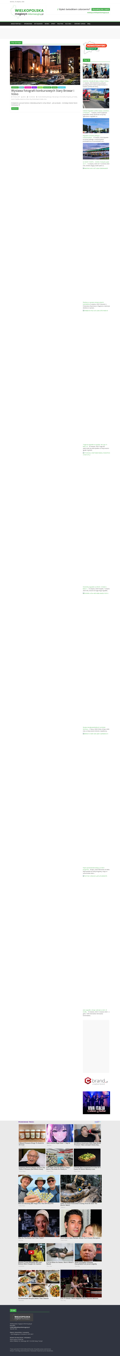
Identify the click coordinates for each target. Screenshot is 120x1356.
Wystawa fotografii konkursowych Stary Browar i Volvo (42, 92)
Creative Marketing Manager (45, 97)
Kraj (88, 24)
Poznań (40, 87)
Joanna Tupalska (15, 99)
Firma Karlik (62, 97)
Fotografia (27, 87)
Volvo (45, 99)
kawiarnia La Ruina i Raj (26, 99)
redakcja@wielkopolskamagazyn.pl (20, 1327)
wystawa (55, 87)
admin (24, 97)
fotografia (68, 97)
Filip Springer (55, 97)
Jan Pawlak (74, 97)
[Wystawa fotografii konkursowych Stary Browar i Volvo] (45, 47)
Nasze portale (16, 24)
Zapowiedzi (62, 87)
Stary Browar (47, 87)
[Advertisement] (60, 33)
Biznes (47, 24)
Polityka (60, 24)
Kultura (68, 24)
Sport (53, 24)
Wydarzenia (28, 24)
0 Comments (31, 97)
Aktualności (38, 24)
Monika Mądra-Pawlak (37, 99)
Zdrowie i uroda (79, 24)
